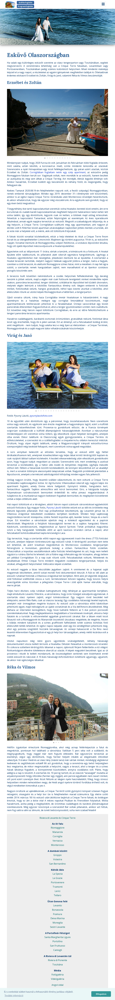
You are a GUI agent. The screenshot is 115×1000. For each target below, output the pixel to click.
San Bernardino (57, 863)
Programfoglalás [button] (25, 6)
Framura (57, 914)
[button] (105, 91)
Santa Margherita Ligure (57, 937)
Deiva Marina (57, 918)
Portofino (57, 941)
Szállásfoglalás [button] (25, 2)
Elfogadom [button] (101, 994)
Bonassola (57, 909)
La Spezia (58, 873)
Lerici (57, 891)
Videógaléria (57, 978)
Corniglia (57, 836)
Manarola (57, 832)
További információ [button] (13, 995)
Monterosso (57, 845)
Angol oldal (57, 984)
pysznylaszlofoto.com (41, 415)
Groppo (57, 855)
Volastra (57, 859)
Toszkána (57, 964)
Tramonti (58, 886)
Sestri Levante (57, 927)
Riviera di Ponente (57, 960)
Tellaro (57, 895)
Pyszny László (54, 507)
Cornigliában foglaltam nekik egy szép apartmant (57, 172)
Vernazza (57, 840)
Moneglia (58, 922)
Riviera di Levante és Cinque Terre (57, 817)
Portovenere (57, 882)
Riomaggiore (57, 827)
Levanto (57, 905)
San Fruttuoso (57, 945)
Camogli (57, 950)
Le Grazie (57, 878)
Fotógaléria (57, 974)
